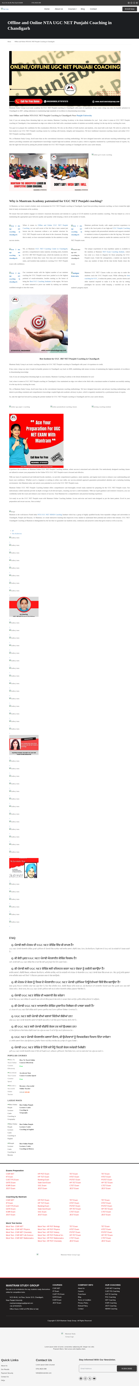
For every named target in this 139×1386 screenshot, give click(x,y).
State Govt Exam (44, 1183)
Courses (71, 9)
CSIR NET (10, 1174)
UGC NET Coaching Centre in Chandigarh (51, 249)
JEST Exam (10, 1188)
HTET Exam (74, 1177)
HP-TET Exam (75, 1183)
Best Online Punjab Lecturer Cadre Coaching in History (27, 1146)
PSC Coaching (110, 1297)
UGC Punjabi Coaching (121, 228)
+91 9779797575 (16, 1306)
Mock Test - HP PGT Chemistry (50, 1241)
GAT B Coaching (111, 1294)
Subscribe (127, 1369)
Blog (83, 9)
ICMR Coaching (111, 1303)
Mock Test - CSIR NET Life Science (19, 1235)
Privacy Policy (83, 1303)
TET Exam (74, 1174)
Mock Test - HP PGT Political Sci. (50, 1235)
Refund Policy (83, 1306)
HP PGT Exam (43, 1174)
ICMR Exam (10, 1185)
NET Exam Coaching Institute (113, 252)
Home (47, 9)
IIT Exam (9, 1177)
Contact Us (5, 1377)
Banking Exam (43, 1180)
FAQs (3, 1380)
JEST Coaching (110, 1306)
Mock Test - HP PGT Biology (49, 1226)
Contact (93, 9)
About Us (59, 9)
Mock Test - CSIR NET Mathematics (20, 1238)
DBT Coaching (110, 1300)
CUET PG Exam (12, 1180)
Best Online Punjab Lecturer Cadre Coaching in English (27, 1126)
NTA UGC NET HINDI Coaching (50, 515)
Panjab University (84, 115)
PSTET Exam (75, 1180)
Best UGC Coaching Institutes (40, 281)
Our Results (5, 1369)
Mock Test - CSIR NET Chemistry (19, 1232)
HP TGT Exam (43, 1177)
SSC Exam (42, 1185)
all (13, 531)
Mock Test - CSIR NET (14, 1226)
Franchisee (82, 1294)
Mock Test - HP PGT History (48, 1232)
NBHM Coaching (111, 1309)
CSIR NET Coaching (112, 1288)
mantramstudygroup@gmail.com (21, 1303)
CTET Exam (74, 1185)
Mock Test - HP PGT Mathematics (51, 1238)
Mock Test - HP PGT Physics (49, 1229)
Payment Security (7, 1373)
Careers (81, 1291)
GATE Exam (11, 1183)
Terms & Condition (84, 1300)
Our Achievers (17, 533)
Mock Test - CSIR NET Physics (18, 1229)
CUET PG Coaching (112, 1291)
